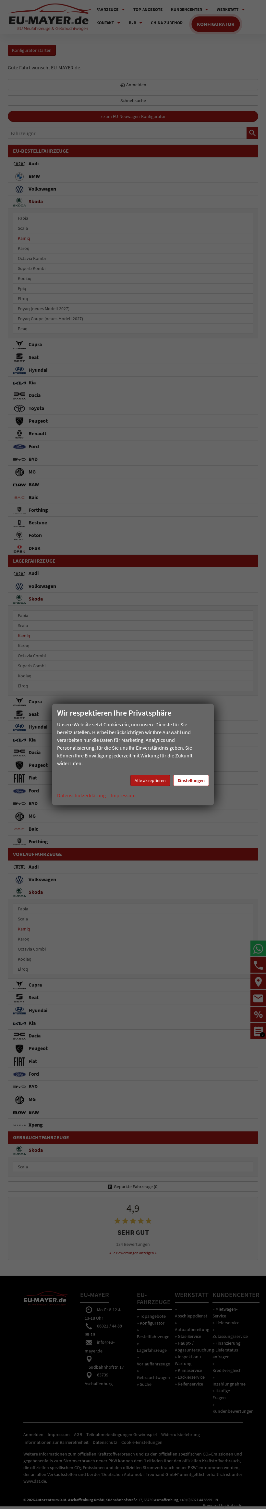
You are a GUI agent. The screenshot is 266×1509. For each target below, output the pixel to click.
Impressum (123, 795)
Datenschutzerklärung (81, 795)
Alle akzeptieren (150, 780)
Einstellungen (191, 780)
